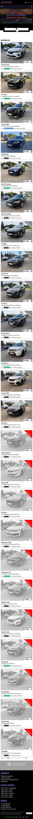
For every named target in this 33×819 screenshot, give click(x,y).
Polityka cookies (5, 778)
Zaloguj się (29, 2)
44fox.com (27, 817)
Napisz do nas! (12, 817)
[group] (16, 17)
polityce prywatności (17, 814)
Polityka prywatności (7, 776)
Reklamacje (4, 781)
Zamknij (29, 813)
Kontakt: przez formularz (8, 809)
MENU (2, 6)
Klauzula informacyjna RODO (9, 780)
